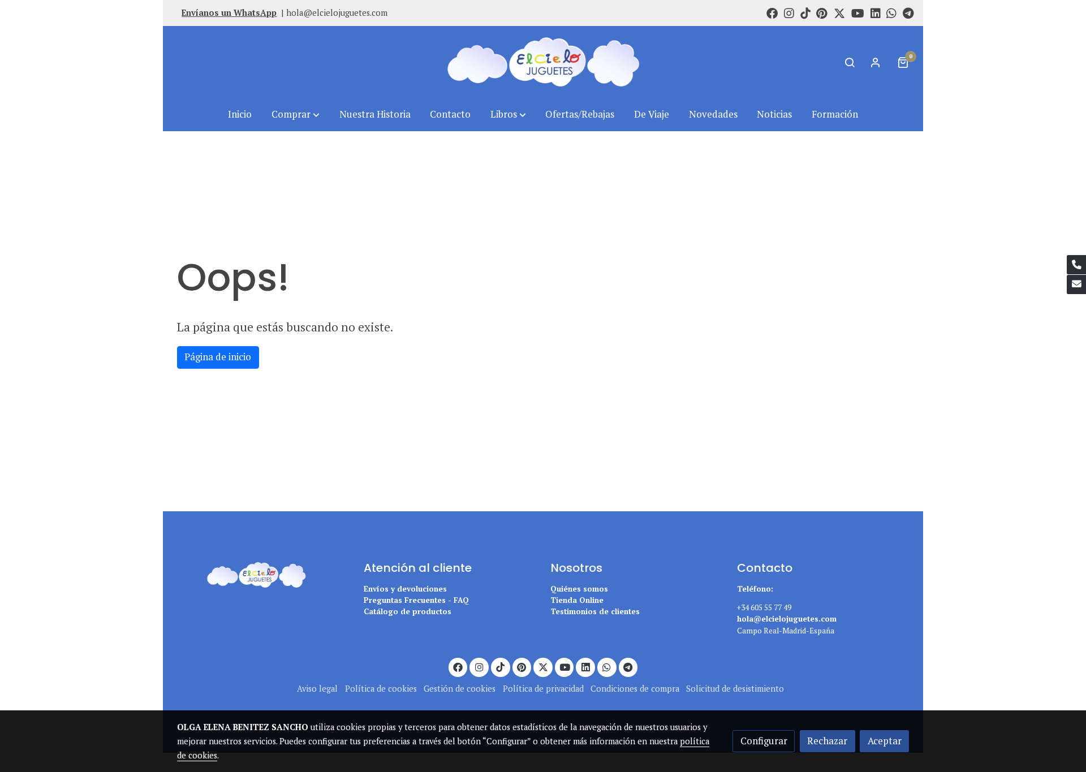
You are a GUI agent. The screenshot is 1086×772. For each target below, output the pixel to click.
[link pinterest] (822, 12)
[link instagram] (789, 12)
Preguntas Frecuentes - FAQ (416, 600)
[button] (295, 114)
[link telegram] (908, 12)
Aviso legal (317, 688)
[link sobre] (263, 573)
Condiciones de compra (635, 688)
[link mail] (1076, 284)
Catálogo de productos (407, 611)
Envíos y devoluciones (405, 589)
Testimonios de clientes (595, 611)
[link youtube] (857, 12)
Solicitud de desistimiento (735, 688)
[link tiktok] (805, 12)
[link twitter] (839, 12)
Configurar (763, 741)
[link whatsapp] (891, 12)
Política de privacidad (543, 688)
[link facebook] (772, 12)
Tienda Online (577, 600)
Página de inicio (217, 357)
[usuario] (875, 62)
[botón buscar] (849, 62)
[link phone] (1076, 264)
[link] (543, 62)
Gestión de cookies (459, 688)
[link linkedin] (875, 12)
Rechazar (827, 741)
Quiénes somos (579, 589)
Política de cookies (381, 688)
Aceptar (885, 741)
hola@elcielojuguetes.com (336, 12)
